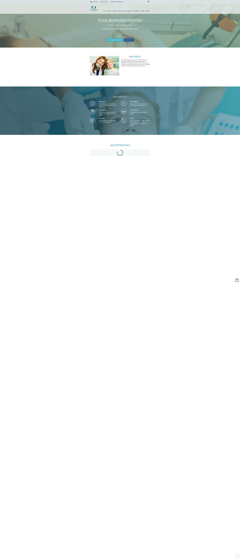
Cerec (124, 11)
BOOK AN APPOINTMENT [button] (115, 40)
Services (109, 11)
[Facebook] (148, 2)
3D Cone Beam (136, 11)
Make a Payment (129, 39)
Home (104, 11)
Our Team (114, 11)
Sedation (129, 11)
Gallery (142, 11)
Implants (120, 11)
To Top (237, 280)
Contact (147, 11)
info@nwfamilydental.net (118, 1)
